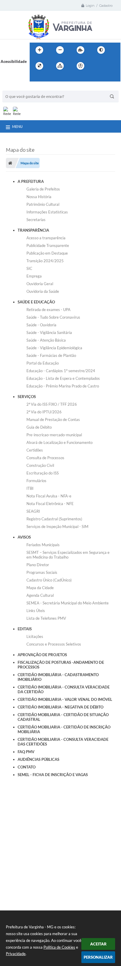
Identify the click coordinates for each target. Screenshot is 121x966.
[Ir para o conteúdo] (97, 65)
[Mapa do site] (60, 66)
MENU (17, 126)
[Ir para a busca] (35, 77)
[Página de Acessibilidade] (80, 66)
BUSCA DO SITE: (19, 88)
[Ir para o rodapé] (48, 77)
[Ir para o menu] (110, 65)
